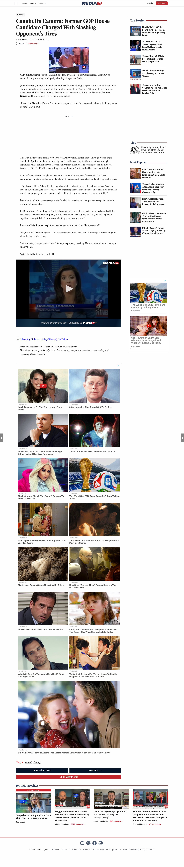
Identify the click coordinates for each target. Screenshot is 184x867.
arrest (28, 762)
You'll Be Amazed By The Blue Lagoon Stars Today (40, 408)
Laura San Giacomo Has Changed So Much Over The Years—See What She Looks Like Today (93, 630)
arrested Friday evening (31, 78)
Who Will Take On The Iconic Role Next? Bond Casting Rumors (41, 675)
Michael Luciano (62, 824)
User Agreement (113, 850)
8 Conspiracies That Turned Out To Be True (90, 407)
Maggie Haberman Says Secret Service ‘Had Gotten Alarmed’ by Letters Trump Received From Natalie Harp (72, 816)
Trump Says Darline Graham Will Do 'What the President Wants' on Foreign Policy (154, 89)
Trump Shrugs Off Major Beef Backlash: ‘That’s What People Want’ (153, 58)
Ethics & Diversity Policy (134, 850)
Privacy (86, 850)
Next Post (182, 438)
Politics (33, 3)
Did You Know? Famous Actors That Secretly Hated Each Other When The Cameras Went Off (64, 753)
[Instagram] (100, 843)
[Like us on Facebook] (94, 843)
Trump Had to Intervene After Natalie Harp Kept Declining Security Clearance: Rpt (153, 188)
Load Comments (69, 776)
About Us (56, 850)
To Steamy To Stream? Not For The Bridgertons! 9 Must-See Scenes (94, 541)
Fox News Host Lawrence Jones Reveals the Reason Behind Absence (153, 201)
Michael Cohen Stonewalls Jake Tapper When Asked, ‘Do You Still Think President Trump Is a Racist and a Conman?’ (150, 816)
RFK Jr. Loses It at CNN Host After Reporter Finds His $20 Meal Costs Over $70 (153, 173)
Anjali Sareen (22, 39)
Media (24, 3)
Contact (151, 850)
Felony (37, 762)
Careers (66, 850)
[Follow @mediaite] (88, 843)
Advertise (76, 850)
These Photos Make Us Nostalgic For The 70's (92, 451)
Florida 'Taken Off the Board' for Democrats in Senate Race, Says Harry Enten (153, 31)
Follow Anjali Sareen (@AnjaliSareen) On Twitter (43, 339)
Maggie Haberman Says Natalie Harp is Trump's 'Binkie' (153, 73)
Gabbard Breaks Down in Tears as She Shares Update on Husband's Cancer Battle (154, 217)
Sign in (150, 3)
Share (21, 43)
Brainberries (23, 404)
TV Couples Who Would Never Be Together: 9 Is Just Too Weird (41, 541)
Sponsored (20, 822)
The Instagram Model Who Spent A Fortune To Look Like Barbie (41, 497)
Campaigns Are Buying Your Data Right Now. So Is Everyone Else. (33, 817)
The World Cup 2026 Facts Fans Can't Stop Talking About (94, 497)
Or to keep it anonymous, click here (152, 151)
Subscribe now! (37, 353)
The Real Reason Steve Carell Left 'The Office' (41, 629)
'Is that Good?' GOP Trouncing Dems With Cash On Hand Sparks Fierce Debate (152, 45)
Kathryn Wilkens (101, 821)
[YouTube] (82, 843)
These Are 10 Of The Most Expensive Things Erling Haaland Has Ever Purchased (40, 452)
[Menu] (17, 3)
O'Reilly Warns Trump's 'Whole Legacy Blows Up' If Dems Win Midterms (154, 230)
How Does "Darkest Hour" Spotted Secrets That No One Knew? (93, 586)
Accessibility (98, 850)
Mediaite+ (162, 3)
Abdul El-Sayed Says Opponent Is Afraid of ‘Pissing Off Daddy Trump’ (110, 814)
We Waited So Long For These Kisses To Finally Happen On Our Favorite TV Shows (93, 675)
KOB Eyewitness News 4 (32, 211)
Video (42, 3)
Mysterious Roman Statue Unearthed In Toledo (41, 585)
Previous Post (1, 438)
